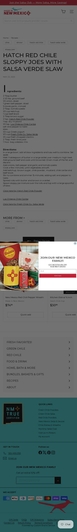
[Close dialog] (75, 243)
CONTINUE (57, 275)
